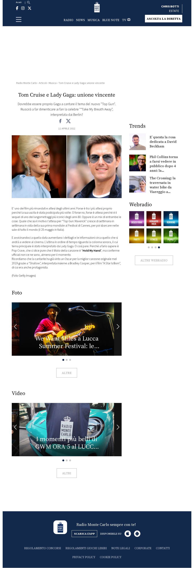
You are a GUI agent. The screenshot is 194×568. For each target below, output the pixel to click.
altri (66, 473)
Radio (68, 20)
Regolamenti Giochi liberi (86, 548)
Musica (94, 20)
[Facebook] (60, 121)
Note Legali (120, 548)
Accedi (19, 2)
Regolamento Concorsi (42, 548)
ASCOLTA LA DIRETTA (163, 19)
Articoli (43, 83)
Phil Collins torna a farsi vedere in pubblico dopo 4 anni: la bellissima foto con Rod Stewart (164, 168)
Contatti (163, 548)
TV (124, 20)
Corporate (143, 548)
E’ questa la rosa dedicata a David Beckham (163, 142)
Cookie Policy (110, 557)
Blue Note (110, 20)
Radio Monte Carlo (26, 83)
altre (67, 373)
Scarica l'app (84, 534)
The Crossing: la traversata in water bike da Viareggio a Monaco (163, 187)
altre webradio (153, 260)
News (80, 20)
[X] (68, 121)
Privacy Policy (83, 557)
